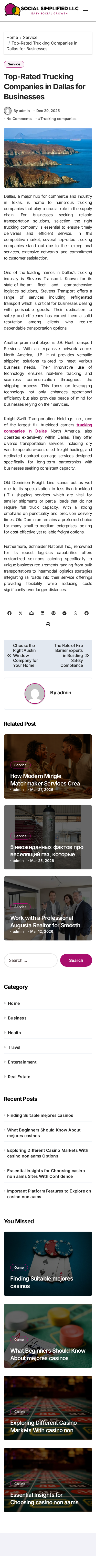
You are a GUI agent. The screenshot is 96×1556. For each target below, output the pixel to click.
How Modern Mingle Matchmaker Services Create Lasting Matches (47, 783)
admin (64, 692)
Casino (19, 1412)
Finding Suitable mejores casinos (40, 1115)
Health (14, 1032)
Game (19, 1267)
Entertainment (22, 1062)
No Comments (19, 118)
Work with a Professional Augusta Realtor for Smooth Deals (45, 925)
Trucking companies (58, 118)
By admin (22, 110)
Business (17, 1018)
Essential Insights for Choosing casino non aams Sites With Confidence (46, 1173)
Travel (14, 1047)
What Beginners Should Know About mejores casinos (44, 1132)
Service (14, 64)
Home (14, 1003)
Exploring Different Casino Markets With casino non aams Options (47, 1153)
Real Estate (19, 1076)
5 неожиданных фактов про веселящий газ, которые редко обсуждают (46, 854)
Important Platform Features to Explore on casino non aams (49, 1193)
